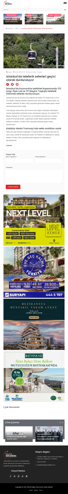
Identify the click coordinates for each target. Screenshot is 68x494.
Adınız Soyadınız (11, 156)
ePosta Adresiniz (40, 156)
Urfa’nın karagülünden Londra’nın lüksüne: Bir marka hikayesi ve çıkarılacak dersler (55, 17)
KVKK (40, 490)
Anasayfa (10, 28)
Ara (65, 9)
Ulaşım (17, 28)
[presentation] (60, 422)
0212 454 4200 (41, 462)
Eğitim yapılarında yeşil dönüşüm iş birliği (32, 19)
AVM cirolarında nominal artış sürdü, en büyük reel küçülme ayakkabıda (12, 19)
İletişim (36, 490)
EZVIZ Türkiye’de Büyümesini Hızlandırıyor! (48, 437)
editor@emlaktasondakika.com (46, 465)
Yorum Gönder (13, 187)
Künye (31, 490)
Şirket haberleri (43, 427)
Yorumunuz (9, 167)
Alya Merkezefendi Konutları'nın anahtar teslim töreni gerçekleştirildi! (18, 436)
